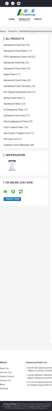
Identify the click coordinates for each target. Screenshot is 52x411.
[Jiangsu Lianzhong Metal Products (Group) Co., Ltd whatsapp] (14, 191)
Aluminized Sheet (12, 103)
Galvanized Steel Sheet (15, 50)
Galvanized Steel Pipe (15, 68)
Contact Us (5, 380)
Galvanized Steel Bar (14, 62)
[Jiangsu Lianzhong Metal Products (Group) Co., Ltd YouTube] (18, 3)
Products (24, 19)
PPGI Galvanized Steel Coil (17, 56)
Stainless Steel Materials (16, 145)
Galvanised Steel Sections (17, 86)
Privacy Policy (9, 404)
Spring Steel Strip (13, 98)
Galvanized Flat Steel (14, 115)
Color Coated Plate (13, 127)
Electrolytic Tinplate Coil (16, 133)
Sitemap (4, 388)
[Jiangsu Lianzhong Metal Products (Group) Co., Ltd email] (7, 191)
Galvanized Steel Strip (15, 80)
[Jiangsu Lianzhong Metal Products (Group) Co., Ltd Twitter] (13, 3)
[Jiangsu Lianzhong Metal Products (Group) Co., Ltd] (26, 12)
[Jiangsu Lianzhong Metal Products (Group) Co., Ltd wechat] (22, 191)
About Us (4, 368)
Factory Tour (6, 372)
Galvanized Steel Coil (14, 45)
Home (11, 19)
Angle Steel (10, 74)
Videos (37, 19)
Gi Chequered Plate (13, 109)
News (2, 384)
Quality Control (7, 376)
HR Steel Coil (10, 139)
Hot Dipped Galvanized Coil (17, 92)
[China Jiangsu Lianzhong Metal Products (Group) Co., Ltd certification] (12, 165)
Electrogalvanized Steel (16, 121)
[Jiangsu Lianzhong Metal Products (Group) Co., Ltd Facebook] (7, 3)
